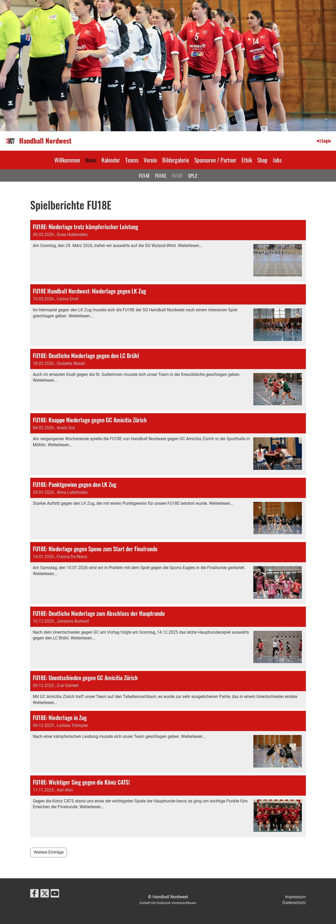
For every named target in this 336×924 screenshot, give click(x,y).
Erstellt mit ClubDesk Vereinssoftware (168, 903)
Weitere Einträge (49, 852)
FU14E (144, 175)
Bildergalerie (175, 160)
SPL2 (192, 175)
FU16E (160, 175)
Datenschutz (294, 902)
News (90, 160)
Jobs (277, 160)
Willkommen (67, 160)
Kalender (111, 160)
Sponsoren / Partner (215, 160)
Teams (131, 160)
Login (326, 141)
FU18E (177, 175)
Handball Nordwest (45, 140)
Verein (150, 160)
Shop (262, 160)
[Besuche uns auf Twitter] (44, 895)
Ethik (247, 160)
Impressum (295, 896)
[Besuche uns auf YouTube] (55, 895)
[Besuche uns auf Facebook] (34, 895)
